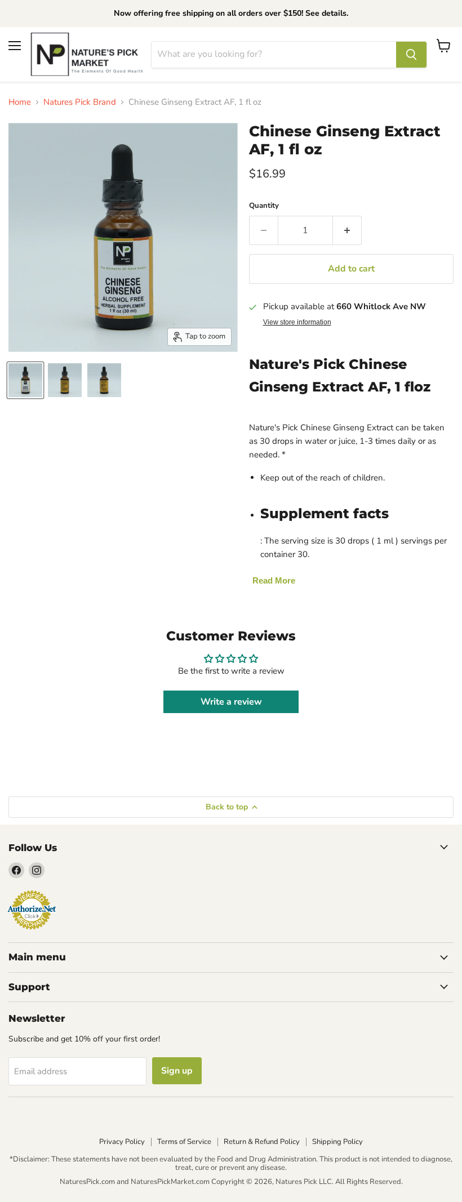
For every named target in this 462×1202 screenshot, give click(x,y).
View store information (297, 322)
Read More (273, 580)
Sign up (177, 1071)
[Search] (411, 55)
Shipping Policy (337, 1142)
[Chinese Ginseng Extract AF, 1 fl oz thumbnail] (25, 380)
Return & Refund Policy (262, 1142)
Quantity (264, 206)
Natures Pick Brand (79, 102)
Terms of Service (184, 1142)
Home (19, 102)
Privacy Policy (122, 1142)
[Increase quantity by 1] (347, 230)
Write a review (231, 702)
